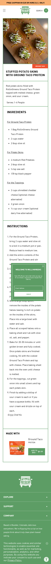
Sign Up (28, 294)
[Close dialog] (43, 266)
